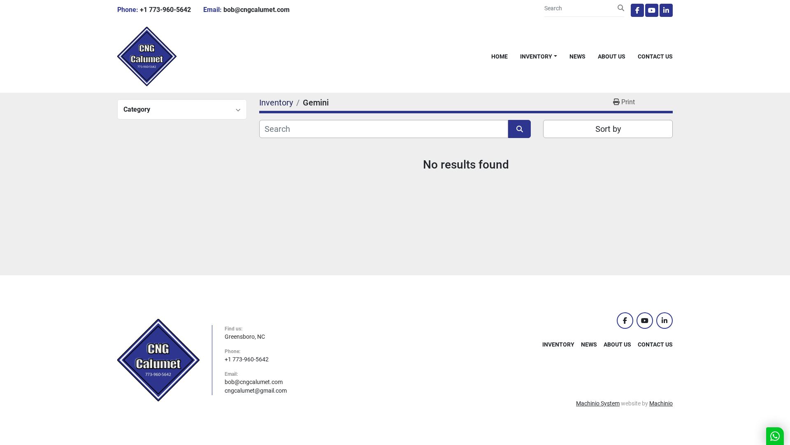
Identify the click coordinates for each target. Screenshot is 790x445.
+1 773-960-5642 (165, 10)
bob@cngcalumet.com (256, 10)
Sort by (608, 129)
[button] (538, 56)
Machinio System (598, 403)
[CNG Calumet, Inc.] (158, 359)
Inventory (536, 56)
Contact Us (655, 56)
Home (499, 56)
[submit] (621, 8)
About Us (611, 56)
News (577, 56)
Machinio (661, 403)
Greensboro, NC (245, 336)
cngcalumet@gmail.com (256, 390)
